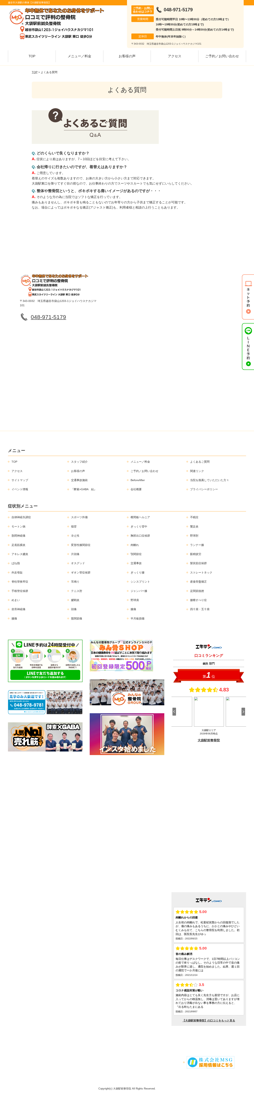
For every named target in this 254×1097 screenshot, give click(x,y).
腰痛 (14, 618)
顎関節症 (136, 554)
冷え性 (75, 535)
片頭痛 (75, 554)
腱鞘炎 (75, 600)
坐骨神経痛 (18, 609)
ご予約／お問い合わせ (222, 56)
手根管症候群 (20, 591)
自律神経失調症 (21, 517)
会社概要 (136, 489)
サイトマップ (20, 480)
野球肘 (194, 535)
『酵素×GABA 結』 (84, 489)
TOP (32, 56)
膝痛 (133, 609)
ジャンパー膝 (139, 591)
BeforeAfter (138, 480)
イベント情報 (20, 489)
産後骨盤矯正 (198, 581)
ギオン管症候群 (80, 572)
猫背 (74, 526)
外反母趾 (17, 572)
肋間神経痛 (18, 535)
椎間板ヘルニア (140, 517)
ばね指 (16, 563)
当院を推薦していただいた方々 (209, 480)
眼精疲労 (195, 554)
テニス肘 (76, 591)
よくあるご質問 (200, 461)
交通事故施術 (79, 480)
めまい (16, 600)
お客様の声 (127, 56)
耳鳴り (75, 581)
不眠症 (194, 517)
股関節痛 (76, 618)
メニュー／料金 (79, 56)
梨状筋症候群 (198, 563)
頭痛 (74, 609)
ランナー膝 (197, 545)
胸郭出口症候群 (140, 535)
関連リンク (197, 471)
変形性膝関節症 (80, 545)
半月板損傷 (137, 618)
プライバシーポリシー (204, 489)
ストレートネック (201, 572)
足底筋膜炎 (18, 545)
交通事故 (136, 563)
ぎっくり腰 (137, 572)
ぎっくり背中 (139, 526)
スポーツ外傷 (79, 517)
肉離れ (135, 545)
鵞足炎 (194, 526)
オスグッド (78, 563)
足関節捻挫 (197, 591)
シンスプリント (140, 581)
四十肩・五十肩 (200, 609)
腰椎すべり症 (198, 600)
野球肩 (135, 600)
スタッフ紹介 (79, 461)
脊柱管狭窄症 (20, 581)
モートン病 (18, 526)
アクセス (174, 56)
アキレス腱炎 (20, 554)
